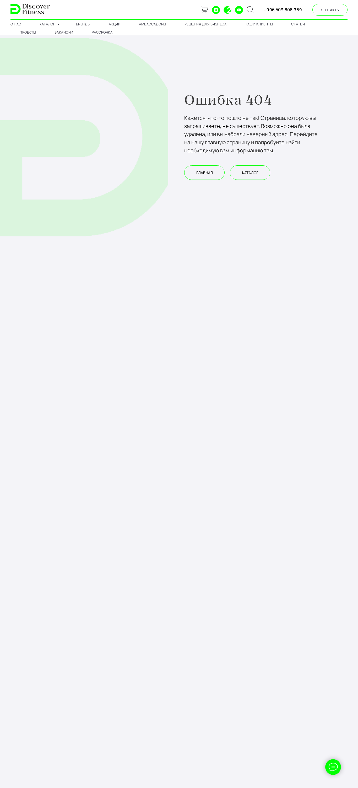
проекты (28, 32)
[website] (204, 10)
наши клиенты (259, 24)
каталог (48, 24)
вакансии (64, 32)
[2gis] (227, 10)
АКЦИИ (115, 24)
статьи (298, 24)
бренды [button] (83, 24)
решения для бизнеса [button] (206, 24)
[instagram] (216, 10)
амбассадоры (152, 24)
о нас (15, 24)
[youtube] (239, 10)
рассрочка (102, 32)
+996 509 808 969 (283, 10)
